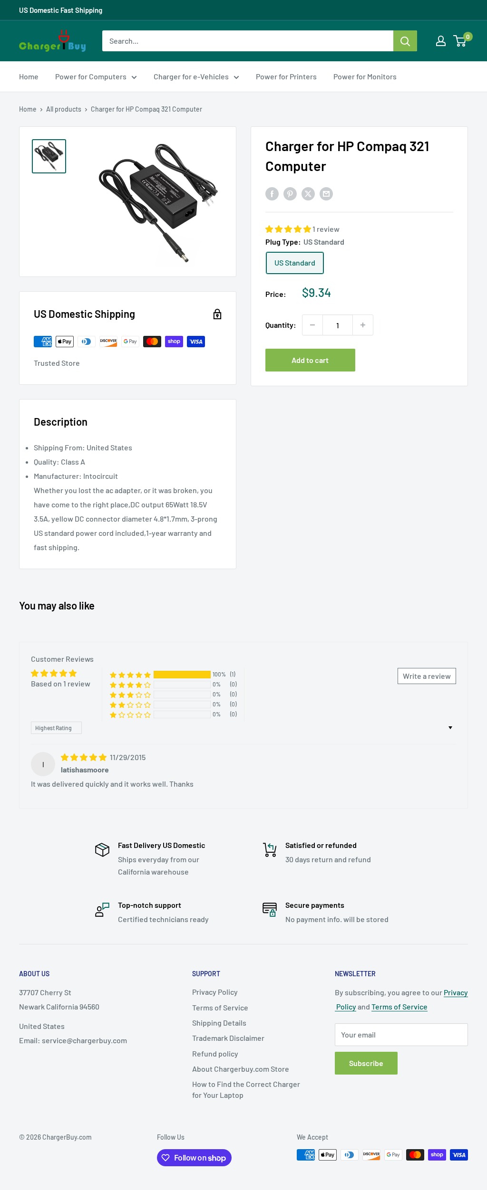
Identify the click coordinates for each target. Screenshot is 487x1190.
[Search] (405, 40)
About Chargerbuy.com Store (240, 1068)
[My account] (441, 41)
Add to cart (310, 359)
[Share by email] (326, 193)
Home (29, 76)
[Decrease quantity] (312, 325)
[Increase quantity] (363, 325)
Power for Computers (91, 76)
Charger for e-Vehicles (191, 76)
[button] (288, 228)
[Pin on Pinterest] (290, 193)
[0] (460, 41)
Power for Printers (286, 76)
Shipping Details (219, 1022)
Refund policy (215, 1053)
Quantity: (280, 324)
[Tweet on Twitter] (308, 193)
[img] (84, 757)
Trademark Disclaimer (228, 1037)
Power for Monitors (365, 76)
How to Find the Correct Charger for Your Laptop (246, 1089)
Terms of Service (220, 1007)
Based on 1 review (60, 683)
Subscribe (366, 1062)
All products (63, 109)
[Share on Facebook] (272, 193)
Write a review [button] (427, 675)
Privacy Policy (215, 991)
